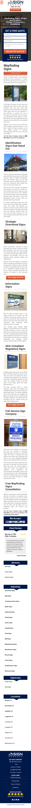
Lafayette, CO (9, 711)
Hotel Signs (8, 633)
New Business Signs (10, 649)
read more (9, 551)
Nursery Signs (9, 655)
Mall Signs (8, 639)
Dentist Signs (9, 617)
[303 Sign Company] (15, 754)
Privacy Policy (15, 781)
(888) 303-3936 (15, 7)
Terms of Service (15, 784)
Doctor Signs (8, 622)
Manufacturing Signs (11, 644)
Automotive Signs (10, 590)
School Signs (8, 660)
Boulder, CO (8, 700)
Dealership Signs (10, 612)
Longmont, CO (9, 716)
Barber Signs (8, 606)
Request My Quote (14, 51)
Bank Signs (8, 596)
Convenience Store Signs (12, 601)
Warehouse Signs (10, 671)
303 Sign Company (15, 777)
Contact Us (16, 787)
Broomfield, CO (9, 705)
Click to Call (16, 9)
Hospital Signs (9, 628)
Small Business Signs (11, 665)
